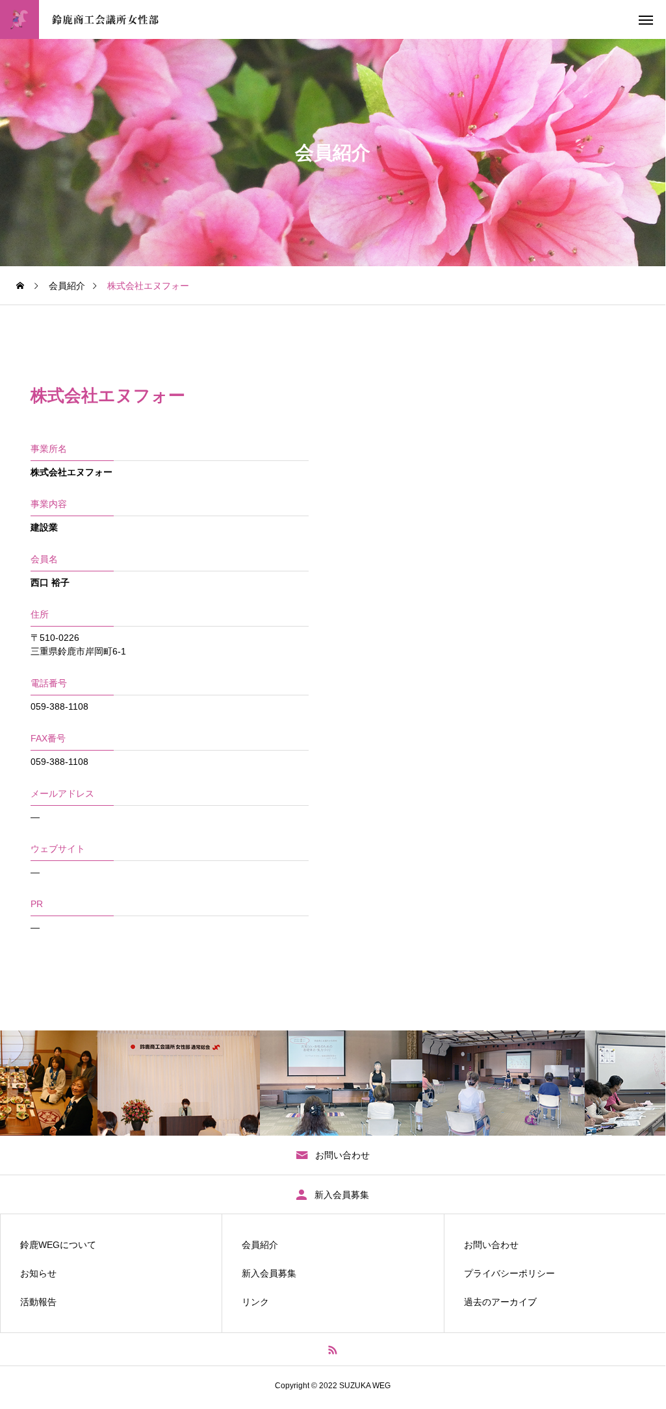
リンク (255, 1301)
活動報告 (38, 1301)
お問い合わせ (491, 1244)
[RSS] (333, 1349)
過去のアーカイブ (500, 1301)
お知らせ (38, 1273)
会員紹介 (260, 1244)
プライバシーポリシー (509, 1273)
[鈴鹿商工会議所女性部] (99, 19)
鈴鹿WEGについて (58, 1244)
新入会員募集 (269, 1273)
